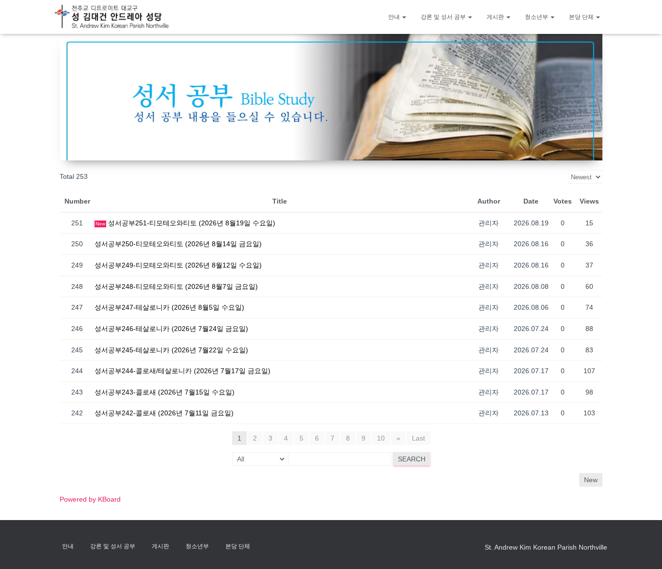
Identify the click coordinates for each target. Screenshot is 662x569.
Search (412, 459)
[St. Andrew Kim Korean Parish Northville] (111, 17)
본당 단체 (582, 17)
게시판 (496, 17)
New (591, 480)
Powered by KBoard (90, 499)
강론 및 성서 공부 (444, 17)
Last (418, 438)
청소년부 (537, 17)
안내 (394, 17)
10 (381, 438)
